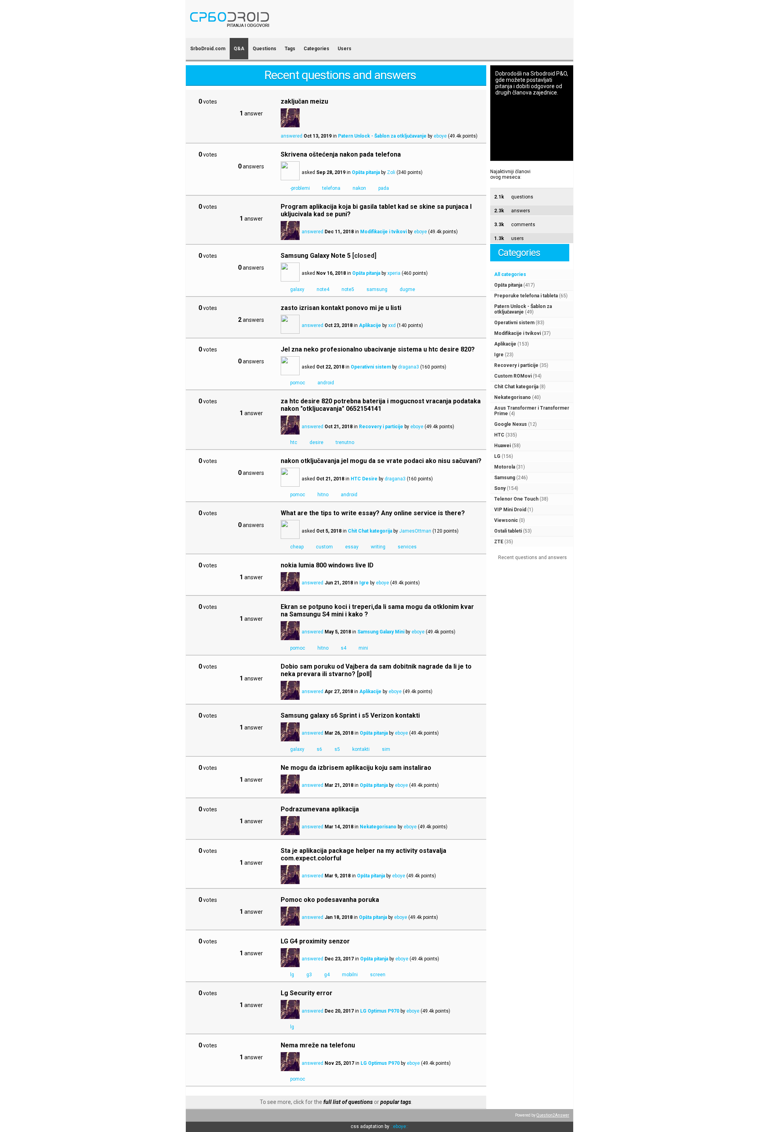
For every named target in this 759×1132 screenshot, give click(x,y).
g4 (327, 974)
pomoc (297, 383)
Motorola (504, 467)
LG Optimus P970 (379, 1011)
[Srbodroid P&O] (276, 32)
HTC (499, 435)
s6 (319, 749)
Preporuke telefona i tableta (526, 296)
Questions (264, 48)
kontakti (361, 749)
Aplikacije (505, 344)
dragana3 (408, 367)
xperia (393, 273)
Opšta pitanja (508, 285)
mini (363, 648)
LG (497, 456)
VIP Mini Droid (510, 509)
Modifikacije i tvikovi (517, 333)
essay (352, 547)
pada (383, 188)
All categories (510, 274)
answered (291, 136)
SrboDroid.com (207, 48)
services (407, 547)
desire (316, 442)
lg (292, 974)
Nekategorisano (512, 397)
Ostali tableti (508, 531)
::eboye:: (399, 1126)
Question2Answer (552, 1115)
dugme (407, 289)
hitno (323, 494)
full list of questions (348, 1102)
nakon (359, 188)
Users (344, 48)
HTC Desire (364, 479)
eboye (440, 136)
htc (293, 442)
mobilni (350, 974)
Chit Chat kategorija (516, 386)
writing (378, 547)
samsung (376, 289)
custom (324, 547)
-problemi (300, 188)
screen (377, 974)
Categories (316, 48)
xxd (392, 325)
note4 (323, 289)
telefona (331, 188)
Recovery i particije (516, 365)
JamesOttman (415, 531)
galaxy (297, 289)
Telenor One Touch (516, 499)
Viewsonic (506, 520)
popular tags (395, 1102)
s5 (337, 749)
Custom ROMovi (513, 376)
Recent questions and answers (532, 557)
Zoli (391, 172)
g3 (309, 974)
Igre (499, 354)
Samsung (504, 477)
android (325, 383)
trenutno (345, 442)
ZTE (498, 541)
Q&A (239, 48)
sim (386, 749)
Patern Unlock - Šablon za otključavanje (523, 309)
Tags (290, 48)
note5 (348, 289)
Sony (500, 488)
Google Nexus (510, 424)
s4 (343, 648)
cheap (297, 547)
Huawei (502, 445)
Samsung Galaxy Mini (380, 632)
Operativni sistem (514, 322)
